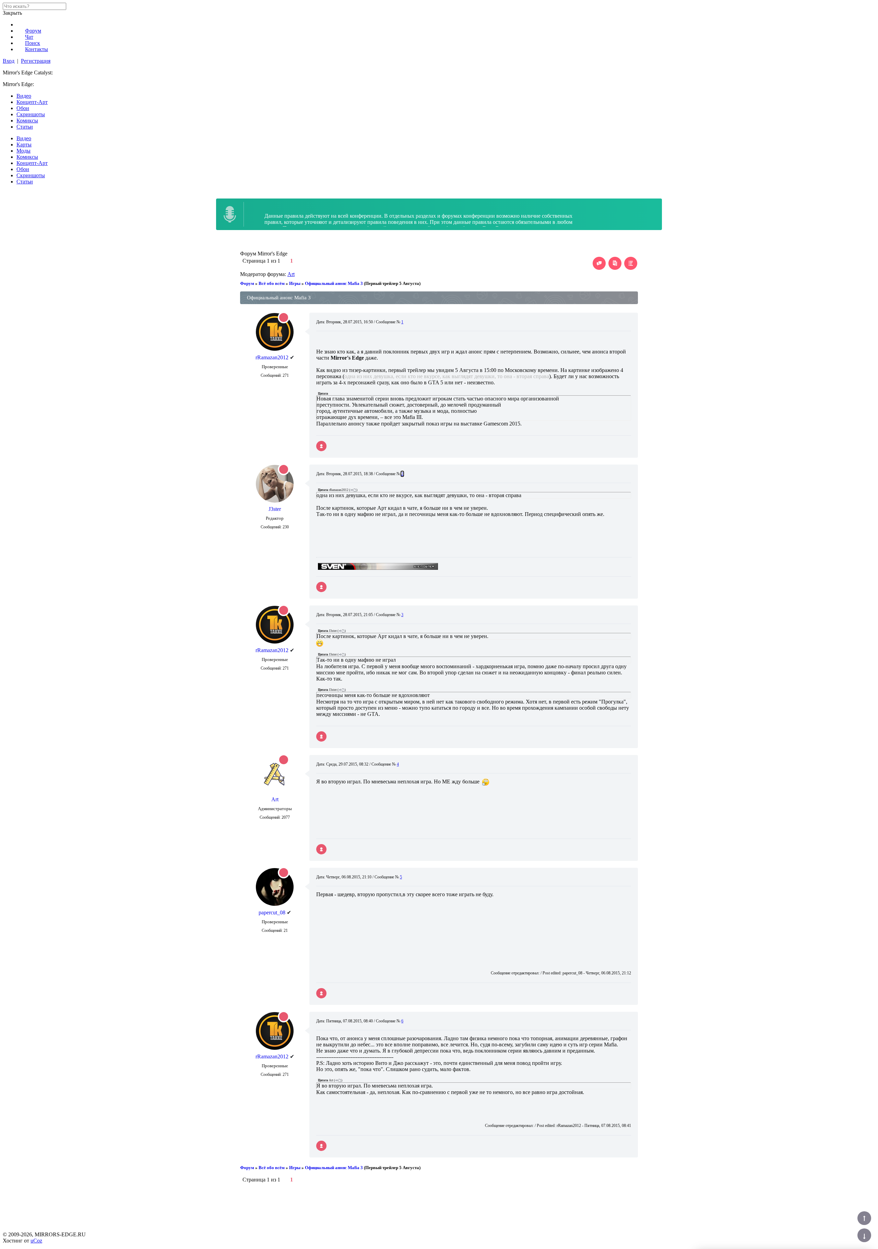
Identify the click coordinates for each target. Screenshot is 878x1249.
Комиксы (27, 120)
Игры (294, 283)
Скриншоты (30, 114)
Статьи (24, 127)
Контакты (36, 49)
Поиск (32, 43)
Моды (23, 151)
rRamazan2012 (272, 357)
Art (291, 274)
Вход (8, 61)
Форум (33, 31)
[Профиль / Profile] (321, 446)
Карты (24, 144)
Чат (29, 37)
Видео (23, 96)
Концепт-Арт (32, 102)
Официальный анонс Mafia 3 (334, 283)
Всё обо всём (272, 283)
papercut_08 (272, 912)
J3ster (275, 509)
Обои (22, 108)
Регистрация (35, 61)
